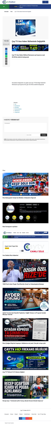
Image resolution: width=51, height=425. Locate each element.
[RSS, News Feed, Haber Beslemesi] (30, 418)
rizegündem (17, 112)
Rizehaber (17, 107)
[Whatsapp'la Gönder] (6, 56)
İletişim (16, 414)
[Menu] (44, 2)
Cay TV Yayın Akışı (42, 414)
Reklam (21, 414)
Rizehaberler (17, 105)
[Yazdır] (6, 61)
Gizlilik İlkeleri (27, 414)
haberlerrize (17, 110)
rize (15, 104)
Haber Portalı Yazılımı (9, 423)
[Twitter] (6, 51)
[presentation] (7, 6)
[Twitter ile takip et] (24, 418)
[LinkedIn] (6, 54)
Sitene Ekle (34, 414)
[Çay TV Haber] (9, 2)
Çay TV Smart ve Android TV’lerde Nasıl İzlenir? (29, 6)
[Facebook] (6, 49)
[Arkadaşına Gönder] (6, 59)
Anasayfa (7, 414)
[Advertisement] (30, 70)
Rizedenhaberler (18, 109)
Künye (11, 414)
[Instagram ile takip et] (27, 418)
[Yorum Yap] (6, 64)
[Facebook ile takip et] (20, 418)
